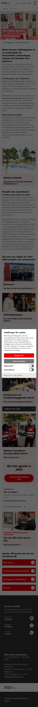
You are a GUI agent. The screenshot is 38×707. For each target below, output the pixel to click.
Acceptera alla (19, 355)
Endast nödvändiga (19, 361)
